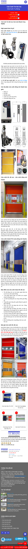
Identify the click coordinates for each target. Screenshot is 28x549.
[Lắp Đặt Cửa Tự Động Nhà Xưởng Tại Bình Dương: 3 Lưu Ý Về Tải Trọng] (3, 504)
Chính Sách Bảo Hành (6, 520)
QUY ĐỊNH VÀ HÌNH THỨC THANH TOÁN (10, 528)
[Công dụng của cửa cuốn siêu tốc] (7, 418)
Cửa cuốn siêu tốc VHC (7, 406)
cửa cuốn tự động (13, 9)
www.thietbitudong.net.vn (20, 476)
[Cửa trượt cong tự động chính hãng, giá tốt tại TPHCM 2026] (3, 494)
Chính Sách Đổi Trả (6, 524)
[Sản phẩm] (25, 543)
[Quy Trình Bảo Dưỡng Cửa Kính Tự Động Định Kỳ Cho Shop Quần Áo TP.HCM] (3, 499)
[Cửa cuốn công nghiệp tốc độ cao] (20, 397)
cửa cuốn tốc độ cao (11, 32)
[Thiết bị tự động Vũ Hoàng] (4, 2)
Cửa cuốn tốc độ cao (20, 427)
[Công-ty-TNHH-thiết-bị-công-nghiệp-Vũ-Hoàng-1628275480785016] (2, 532)
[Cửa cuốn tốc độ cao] (20, 418)
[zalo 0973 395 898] (18, 18)
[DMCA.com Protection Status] (19, 538)
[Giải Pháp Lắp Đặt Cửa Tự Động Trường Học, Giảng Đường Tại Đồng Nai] (3, 509)
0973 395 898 (13, 18)
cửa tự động (23, 80)
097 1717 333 (13, 14)
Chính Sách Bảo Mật (6, 522)
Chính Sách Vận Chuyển (7, 526)
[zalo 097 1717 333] (18, 14)
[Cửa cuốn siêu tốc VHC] (7, 397)
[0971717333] (25, 538)
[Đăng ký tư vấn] (25, 534)
